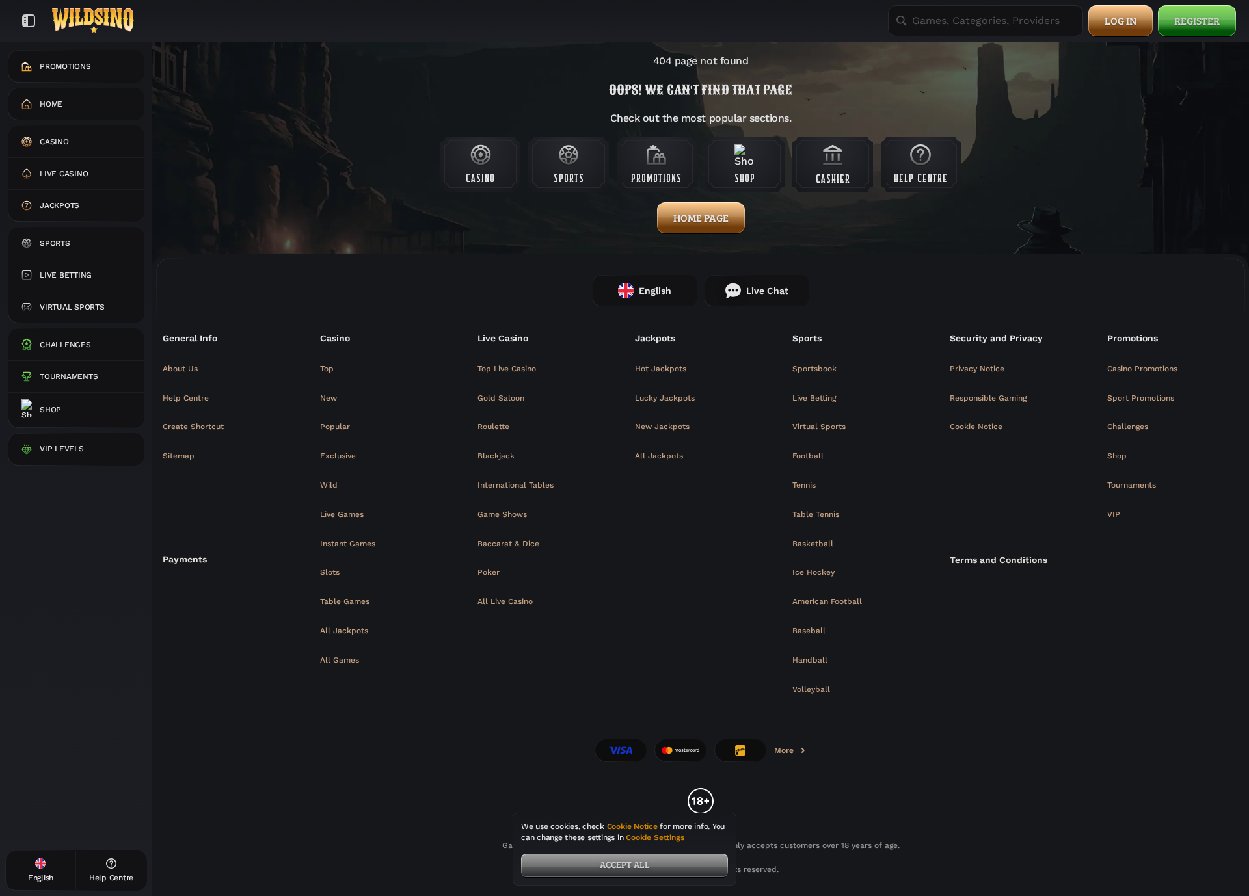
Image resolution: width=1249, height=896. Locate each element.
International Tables (515, 485)
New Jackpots (662, 426)
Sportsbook (814, 368)
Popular (335, 426)
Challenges (1127, 426)
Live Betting (814, 397)
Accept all (625, 864)
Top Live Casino (506, 368)
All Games (339, 660)
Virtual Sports (819, 426)
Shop (1117, 455)
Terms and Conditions (998, 560)
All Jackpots (344, 630)
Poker (488, 572)
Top (327, 368)
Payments (185, 559)
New (328, 397)
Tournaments (1131, 485)
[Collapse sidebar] (28, 21)
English (655, 290)
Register (1197, 20)
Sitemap (179, 455)
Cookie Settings (655, 838)
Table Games (344, 601)
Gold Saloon (500, 397)
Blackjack (496, 455)
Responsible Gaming (988, 397)
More (790, 753)
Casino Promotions (1142, 368)
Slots (330, 572)
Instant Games (347, 543)
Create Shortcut (193, 426)
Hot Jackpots (660, 368)
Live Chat (767, 290)
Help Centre (186, 397)
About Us (180, 368)
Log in (1120, 20)
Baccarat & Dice (508, 543)
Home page (701, 217)
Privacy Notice (977, 368)
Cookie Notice (976, 426)
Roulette (493, 426)
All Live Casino (505, 601)
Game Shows (502, 514)
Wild (329, 485)
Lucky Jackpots (665, 397)
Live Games (342, 514)
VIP (1113, 514)
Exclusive (338, 455)
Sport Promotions (1140, 397)
